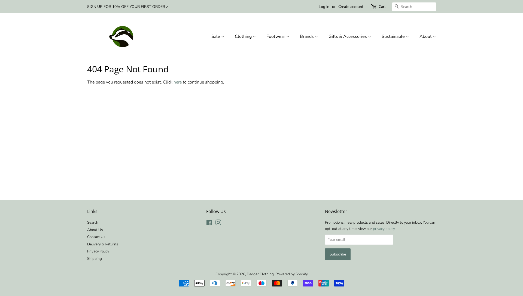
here (178, 82)
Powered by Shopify (291, 274)
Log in (324, 6)
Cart (382, 6)
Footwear (276, 36)
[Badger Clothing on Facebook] (209, 223)
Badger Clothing (260, 274)
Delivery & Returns (102, 244)
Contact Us (96, 236)
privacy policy (384, 228)
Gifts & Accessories (348, 36)
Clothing (244, 36)
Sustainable (394, 36)
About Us (95, 229)
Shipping (94, 258)
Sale (216, 36)
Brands (307, 36)
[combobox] (414, 6)
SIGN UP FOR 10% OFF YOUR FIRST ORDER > (127, 6)
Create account (350, 6)
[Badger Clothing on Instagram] (218, 223)
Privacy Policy (98, 251)
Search (92, 222)
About (426, 36)
